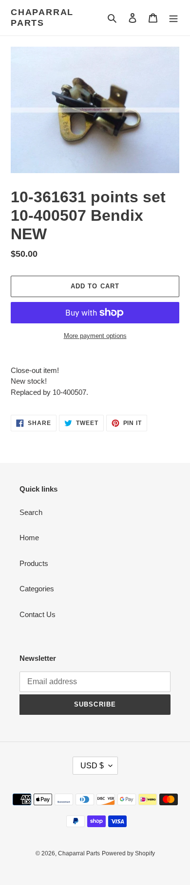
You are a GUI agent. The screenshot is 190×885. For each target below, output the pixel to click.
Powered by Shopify (128, 853)
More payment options (95, 335)
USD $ (92, 765)
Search (30, 512)
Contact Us (37, 614)
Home (29, 537)
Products (33, 563)
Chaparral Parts (42, 17)
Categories (36, 588)
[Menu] (173, 17)
